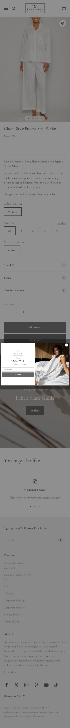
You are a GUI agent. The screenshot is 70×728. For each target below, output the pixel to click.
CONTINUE (18, 374)
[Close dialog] (66, 345)
